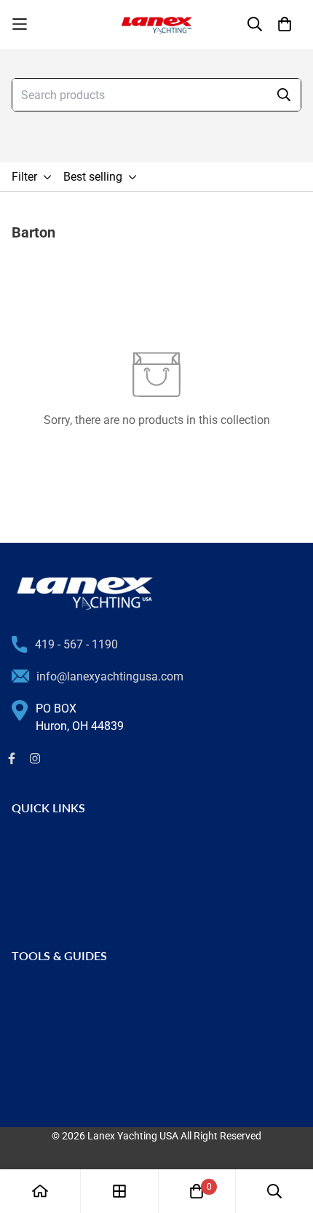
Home (27, 845)
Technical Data (50, 1062)
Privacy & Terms (53, 915)
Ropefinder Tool (52, 1086)
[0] (196, 1191)
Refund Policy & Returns (73, 891)
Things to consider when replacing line (110, 1016)
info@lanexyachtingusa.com (109, 676)
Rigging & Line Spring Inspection (95, 993)
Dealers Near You (56, 868)
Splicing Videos (51, 1039)
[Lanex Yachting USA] (156, 24)
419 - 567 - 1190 (76, 644)
